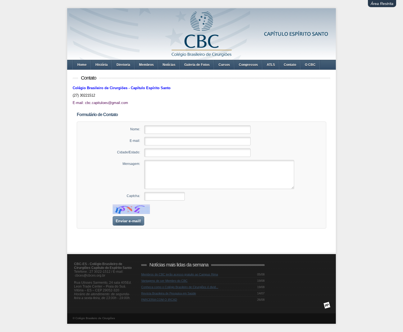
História (101, 65)
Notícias (169, 65)
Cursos (224, 65)
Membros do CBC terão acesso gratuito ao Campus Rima (179, 274)
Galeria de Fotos (197, 65)
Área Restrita (382, 3)
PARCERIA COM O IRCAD (159, 299)
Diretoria (123, 65)
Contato (290, 65)
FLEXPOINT (326, 305)
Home (82, 65)
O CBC (310, 65)
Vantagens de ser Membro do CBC (164, 280)
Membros (146, 65)
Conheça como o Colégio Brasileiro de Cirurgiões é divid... (179, 287)
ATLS (271, 65)
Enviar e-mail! (128, 221)
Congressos (248, 65)
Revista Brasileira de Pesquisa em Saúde (168, 293)
